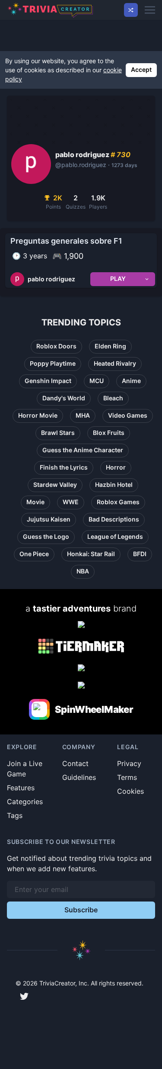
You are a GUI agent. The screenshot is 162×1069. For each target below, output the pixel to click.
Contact (75, 763)
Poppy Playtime (53, 363)
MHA (83, 415)
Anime (131, 380)
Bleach (113, 398)
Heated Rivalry (115, 363)
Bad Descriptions (114, 519)
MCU (96, 380)
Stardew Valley (55, 484)
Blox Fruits (108, 432)
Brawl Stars (58, 432)
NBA (82, 571)
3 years (35, 255)
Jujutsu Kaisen (48, 519)
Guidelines (79, 777)
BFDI (139, 553)
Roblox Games (118, 502)
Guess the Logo (46, 536)
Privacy (129, 763)
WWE (71, 502)
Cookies (130, 791)
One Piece (34, 553)
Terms (127, 777)
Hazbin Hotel (114, 484)
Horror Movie (37, 415)
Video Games (127, 415)
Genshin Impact (48, 380)
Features (21, 787)
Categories (25, 801)
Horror (116, 467)
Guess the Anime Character (82, 450)
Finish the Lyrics (64, 467)
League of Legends (115, 536)
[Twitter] (24, 996)
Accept (141, 69)
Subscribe (81, 909)
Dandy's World (63, 398)
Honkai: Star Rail (91, 553)
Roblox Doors (56, 346)
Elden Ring (110, 346)
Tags (14, 815)
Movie (35, 502)
